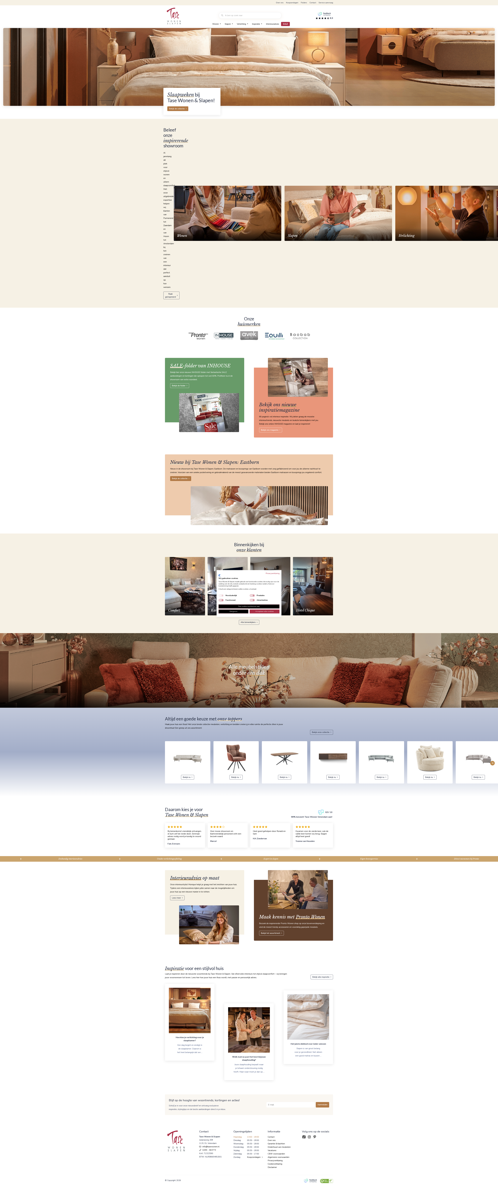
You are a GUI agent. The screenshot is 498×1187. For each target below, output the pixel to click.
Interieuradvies (272, 24)
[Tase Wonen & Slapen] (173, 16)
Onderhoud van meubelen (279, 1147)
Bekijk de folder (178, 385)
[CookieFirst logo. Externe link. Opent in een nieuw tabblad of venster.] (219, 575)
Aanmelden (322, 1104)
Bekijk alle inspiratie (320, 977)
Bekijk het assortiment (270, 933)
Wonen (215, 24)
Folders (304, 2)
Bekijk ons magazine (269, 430)
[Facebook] (304, 1137)
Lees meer (176, 898)
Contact (313, 2)
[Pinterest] (315, 1137)
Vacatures (272, 1150)
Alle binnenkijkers (248, 622)
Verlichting (242, 24)
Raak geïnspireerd (170, 295)
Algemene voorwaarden (278, 1157)
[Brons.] (250, 336)
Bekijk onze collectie (320, 732)
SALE (285, 24)
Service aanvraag (326, 2)
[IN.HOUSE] (301, 336)
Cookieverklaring (275, 1164)
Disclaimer (272, 1167)
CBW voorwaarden (276, 1153)
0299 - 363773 (209, 1150)
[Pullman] (224, 336)
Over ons (279, 2)
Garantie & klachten (276, 1143)
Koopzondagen (292, 2)
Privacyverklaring (275, 1160)
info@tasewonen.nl (210, 1146)
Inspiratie (256, 24)
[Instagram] (309, 1137)
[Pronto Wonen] (275, 336)
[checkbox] (221, 595)
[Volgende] (492, 763)
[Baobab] (199, 336)
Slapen (228, 24)
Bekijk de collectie (177, 108)
